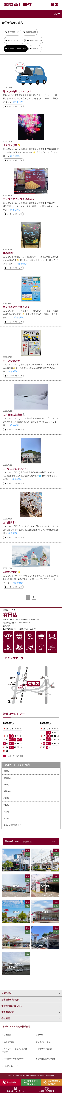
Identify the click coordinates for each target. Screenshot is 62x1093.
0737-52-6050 (24, 623)
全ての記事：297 (13, 32)
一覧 (53, 841)
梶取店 (6, 784)
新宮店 (6, 818)
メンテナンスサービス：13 (17, 48)
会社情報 (7, 1035)
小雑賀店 (7, 778)
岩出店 (6, 798)
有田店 (6, 805)
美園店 (6, 771)
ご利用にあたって (11, 1066)
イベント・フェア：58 (15, 40)
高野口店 (7, 791)
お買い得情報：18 (35, 40)
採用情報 (39, 1035)
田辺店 (6, 812)
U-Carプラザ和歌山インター (14, 825)
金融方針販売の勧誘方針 (46, 1059)
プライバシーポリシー (45, 1042)
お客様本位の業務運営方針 (14, 1059)
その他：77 (36, 48)
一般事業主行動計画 (44, 1049)
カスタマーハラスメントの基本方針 (14, 1050)
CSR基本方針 (9, 1042)
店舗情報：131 (31, 32)
